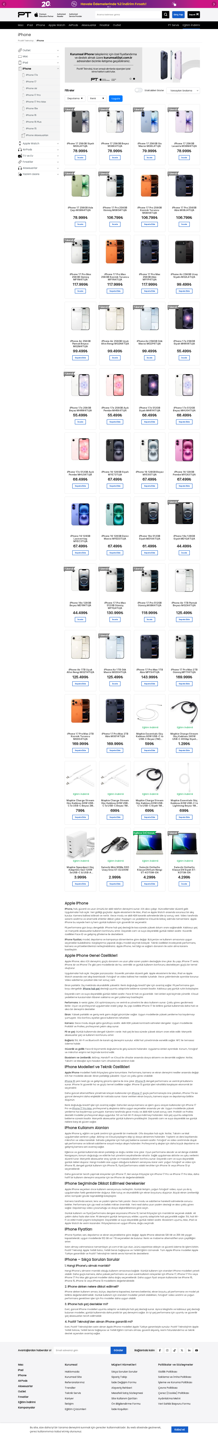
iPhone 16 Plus (33, 121)
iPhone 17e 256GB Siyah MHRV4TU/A (184, 342)
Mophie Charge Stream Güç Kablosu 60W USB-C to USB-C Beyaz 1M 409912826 (115, 803)
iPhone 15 (31, 128)
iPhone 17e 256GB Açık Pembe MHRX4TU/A (115, 409)
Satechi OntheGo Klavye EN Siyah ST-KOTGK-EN (184, 870)
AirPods (73, 25)
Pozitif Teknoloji (26, 40)
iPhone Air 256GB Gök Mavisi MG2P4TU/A (149, 342)
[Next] (193, 64)
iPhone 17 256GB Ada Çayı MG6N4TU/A (80, 209)
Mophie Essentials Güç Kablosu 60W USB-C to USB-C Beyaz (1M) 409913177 (149, 736)
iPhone (40, 25)
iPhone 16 (31, 115)
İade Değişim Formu (123, 1382)
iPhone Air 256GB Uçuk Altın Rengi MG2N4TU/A (115, 342)
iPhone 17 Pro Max (36, 101)
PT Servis (173, 25)
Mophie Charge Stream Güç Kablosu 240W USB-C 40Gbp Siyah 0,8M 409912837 (184, 736)
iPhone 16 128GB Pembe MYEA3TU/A (184, 473)
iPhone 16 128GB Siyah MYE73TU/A (115, 473)
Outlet (117, 25)
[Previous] (71, 64)
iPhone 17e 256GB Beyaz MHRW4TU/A (80, 409)
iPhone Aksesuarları (37, 135)
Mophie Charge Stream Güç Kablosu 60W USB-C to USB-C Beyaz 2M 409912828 (80, 803)
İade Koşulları (119, 1409)
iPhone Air (31, 88)
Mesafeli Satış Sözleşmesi (127, 1393)
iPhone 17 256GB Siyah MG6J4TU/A (80, 145)
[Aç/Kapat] (58, 50)
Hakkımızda (72, 1371)
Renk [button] (97, 98)
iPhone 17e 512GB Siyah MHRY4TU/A (149, 409)
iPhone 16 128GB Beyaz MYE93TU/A (150, 473)
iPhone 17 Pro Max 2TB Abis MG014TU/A (115, 735)
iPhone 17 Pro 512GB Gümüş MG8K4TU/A (150, 604)
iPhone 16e (32, 108)
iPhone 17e (32, 75)
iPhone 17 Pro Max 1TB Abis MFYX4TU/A (149, 671)
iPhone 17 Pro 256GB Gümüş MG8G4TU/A (115, 209)
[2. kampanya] (109, 6)
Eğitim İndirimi (191, 25)
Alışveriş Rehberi (121, 1388)
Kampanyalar (26, 1407)
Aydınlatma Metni (169, 1398)
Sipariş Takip (119, 1377)
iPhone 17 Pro (33, 95)
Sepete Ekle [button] (149, 224)
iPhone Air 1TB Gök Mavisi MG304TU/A (115, 671)
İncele (80, 157)
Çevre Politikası (167, 1388)
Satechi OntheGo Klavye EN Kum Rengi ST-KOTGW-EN (149, 870)
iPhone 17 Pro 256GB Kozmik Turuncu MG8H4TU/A (149, 210)
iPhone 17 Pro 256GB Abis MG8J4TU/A (184, 209)
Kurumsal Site (73, 1377)
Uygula (116, 98)
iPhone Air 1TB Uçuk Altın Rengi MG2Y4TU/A (80, 671)
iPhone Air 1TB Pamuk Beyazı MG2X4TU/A (184, 604)
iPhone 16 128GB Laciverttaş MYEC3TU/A (80, 539)
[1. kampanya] (108, 6)
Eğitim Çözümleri (75, 1409)
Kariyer (69, 1398)
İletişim (69, 1404)
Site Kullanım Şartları (124, 1398)
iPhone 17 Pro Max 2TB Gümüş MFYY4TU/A (184, 671)
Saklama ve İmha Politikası (174, 1377)
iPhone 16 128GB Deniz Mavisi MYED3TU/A (115, 537)
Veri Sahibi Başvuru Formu (174, 1404)
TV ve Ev (28, 156)
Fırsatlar (105, 25)
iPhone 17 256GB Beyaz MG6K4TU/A (115, 145)
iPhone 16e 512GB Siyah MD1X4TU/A (149, 537)
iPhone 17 (31, 81)
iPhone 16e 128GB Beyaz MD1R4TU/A (80, 604)
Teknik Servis (73, 1393)
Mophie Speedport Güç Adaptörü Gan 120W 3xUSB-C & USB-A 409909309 (80, 870)
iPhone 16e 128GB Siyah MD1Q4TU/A (184, 537)
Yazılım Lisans (31, 174)
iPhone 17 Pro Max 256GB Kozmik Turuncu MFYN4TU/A (115, 277)
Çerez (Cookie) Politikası (173, 1393)
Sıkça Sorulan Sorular (124, 1371)
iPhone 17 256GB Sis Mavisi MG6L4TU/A (150, 145)
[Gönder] (165, 14)
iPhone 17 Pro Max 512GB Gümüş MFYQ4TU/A (115, 606)
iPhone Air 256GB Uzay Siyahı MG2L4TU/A (184, 275)
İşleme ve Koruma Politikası (175, 1382)
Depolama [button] (75, 98)
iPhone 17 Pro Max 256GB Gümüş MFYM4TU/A (80, 277)
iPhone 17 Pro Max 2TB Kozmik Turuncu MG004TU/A (80, 736)
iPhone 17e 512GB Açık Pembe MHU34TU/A (80, 473)
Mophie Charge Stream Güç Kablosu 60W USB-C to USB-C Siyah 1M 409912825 (150, 803)
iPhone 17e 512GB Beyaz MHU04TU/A (184, 409)
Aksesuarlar (89, 25)
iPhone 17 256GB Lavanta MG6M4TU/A (184, 145)
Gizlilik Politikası (167, 1371)
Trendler (70, 1388)
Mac (21, 25)
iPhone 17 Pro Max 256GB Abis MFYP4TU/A (149, 277)
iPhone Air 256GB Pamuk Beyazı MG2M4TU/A (80, 344)
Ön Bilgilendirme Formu (125, 1404)
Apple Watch (57, 25)
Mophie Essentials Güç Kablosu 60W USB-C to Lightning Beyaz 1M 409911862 (184, 803)
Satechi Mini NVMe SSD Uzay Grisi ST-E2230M (115, 868)
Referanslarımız (75, 1382)
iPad (30, 25)
